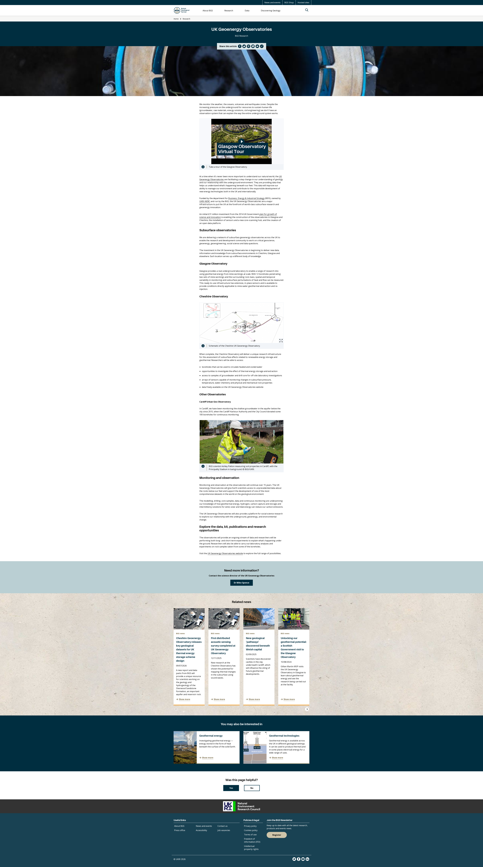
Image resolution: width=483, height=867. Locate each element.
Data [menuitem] (247, 10)
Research (186, 19)
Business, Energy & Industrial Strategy (246, 198)
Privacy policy (250, 826)
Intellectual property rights (251, 848)
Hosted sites (303, 2)
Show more (184, 699)
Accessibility (201, 830)
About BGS (179, 826)
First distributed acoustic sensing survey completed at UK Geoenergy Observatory (223, 646)
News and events (272, 2)
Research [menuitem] (228, 10)
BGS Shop (289, 2)
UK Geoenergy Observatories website (225, 553)
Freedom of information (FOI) (252, 840)
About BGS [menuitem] (208, 10)
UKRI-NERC (204, 201)
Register (276, 835)
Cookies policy (250, 830)
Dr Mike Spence (241, 582)
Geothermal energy (211, 735)
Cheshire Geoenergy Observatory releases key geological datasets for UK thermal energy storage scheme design (189, 649)
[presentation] (176, 709)
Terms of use (250, 834)
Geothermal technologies (284, 735)
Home (176, 19)
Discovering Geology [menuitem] (270, 10)
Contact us (222, 826)
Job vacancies (223, 830)
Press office (179, 830)
